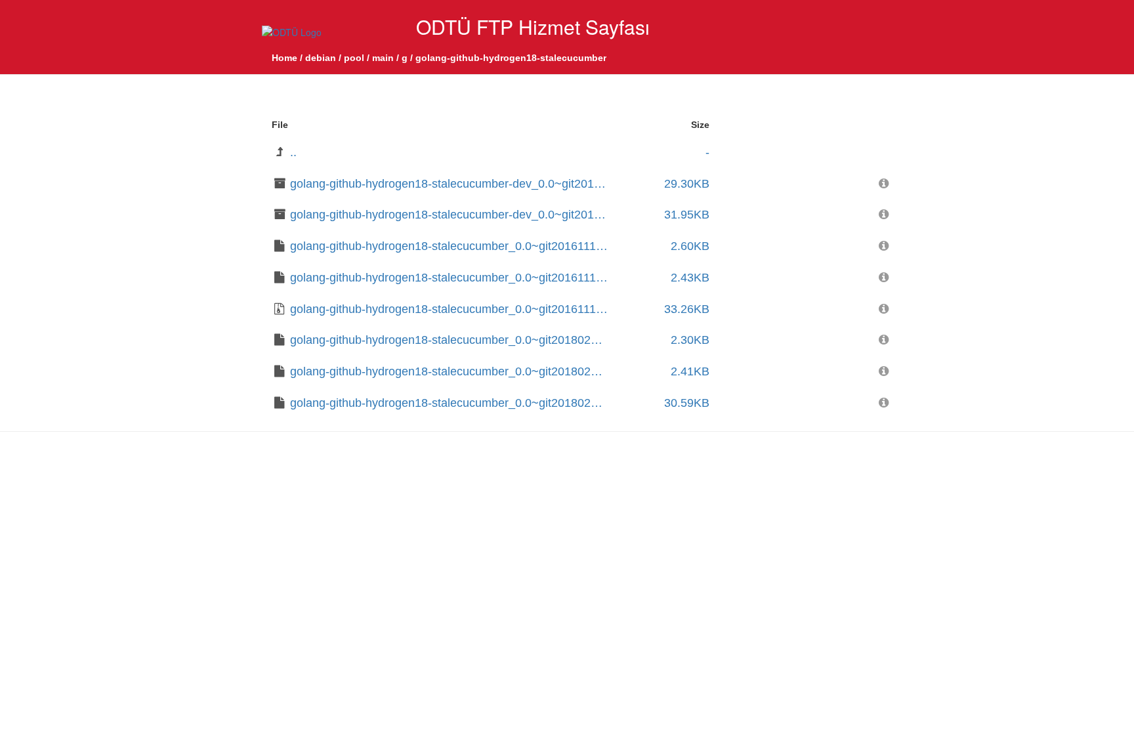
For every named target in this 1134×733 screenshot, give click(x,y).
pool (354, 57)
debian (320, 57)
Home (284, 57)
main (383, 57)
